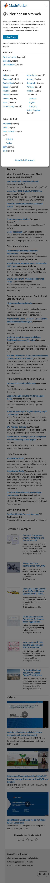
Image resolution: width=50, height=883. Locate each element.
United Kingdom (33, 110)
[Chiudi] (46, 5)
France (6, 95)
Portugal (30, 87)
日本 (5, 147)
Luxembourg (8, 106)
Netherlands (32, 75)
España (6, 87)
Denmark (7, 79)
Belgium (6, 75)
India (5, 127)
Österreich (31, 83)
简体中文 (9, 139)
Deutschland (8, 83)
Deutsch (32, 98)
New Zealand (8, 131)
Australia (7, 124)
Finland (6, 91)
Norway (30, 79)
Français (32, 106)
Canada (6, 61)
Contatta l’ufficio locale (25, 160)
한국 (5, 151)
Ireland (6, 98)
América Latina (9, 57)
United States (9, 65)
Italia (5, 102)
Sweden (30, 91)
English (32, 102)
